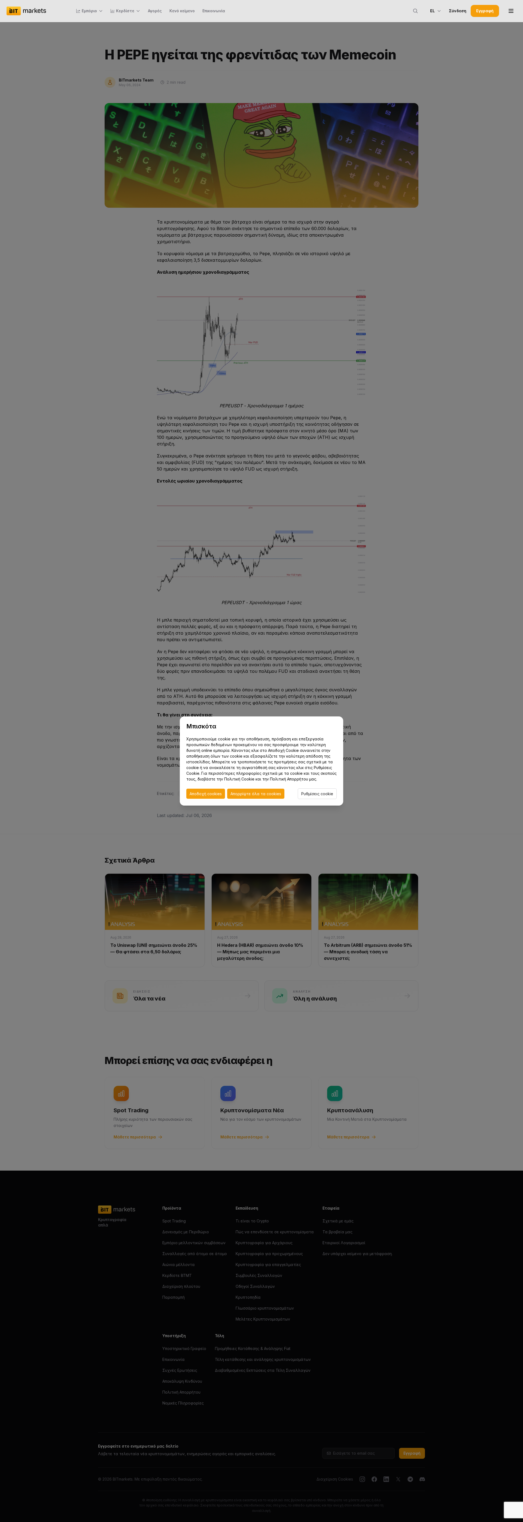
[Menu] (511, 10)
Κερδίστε (125, 10)
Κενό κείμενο (182, 10)
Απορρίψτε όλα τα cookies (255, 793)
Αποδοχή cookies (206, 793)
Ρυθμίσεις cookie (317, 793)
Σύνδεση (457, 10)
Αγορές (155, 10)
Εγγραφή (485, 10)
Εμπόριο (89, 10)
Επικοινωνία (213, 10)
